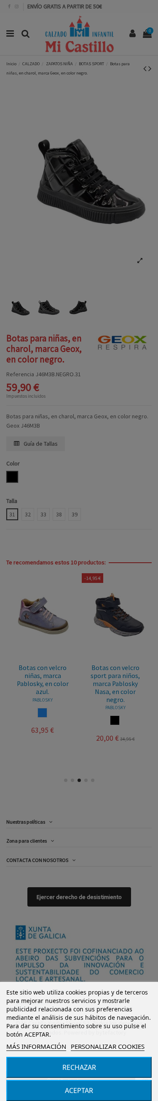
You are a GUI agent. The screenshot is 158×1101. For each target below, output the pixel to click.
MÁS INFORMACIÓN (36, 1046)
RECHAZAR (79, 1067)
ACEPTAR (79, 1090)
